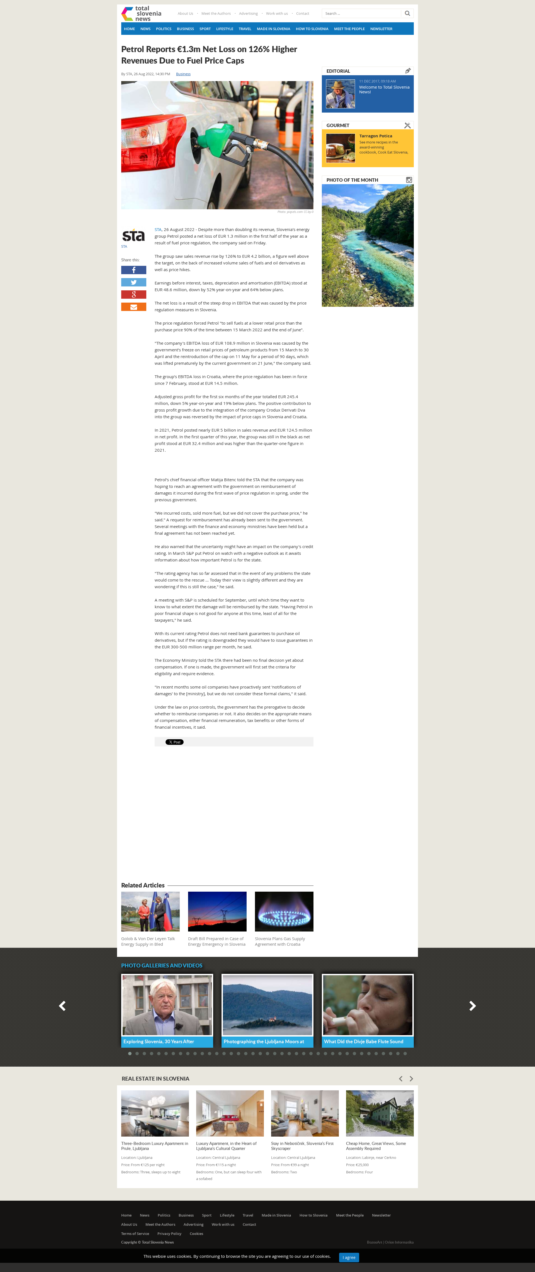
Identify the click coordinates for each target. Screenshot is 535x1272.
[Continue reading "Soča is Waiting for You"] (368, 245)
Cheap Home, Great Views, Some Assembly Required (376, 1146)
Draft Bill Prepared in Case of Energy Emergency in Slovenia (216, 941)
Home (129, 28)
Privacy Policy (169, 1233)
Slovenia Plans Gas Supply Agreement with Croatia (280, 941)
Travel (245, 28)
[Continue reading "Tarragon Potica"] (340, 148)
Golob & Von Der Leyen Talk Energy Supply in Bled (148, 941)
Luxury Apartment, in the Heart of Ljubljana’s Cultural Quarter (226, 1146)
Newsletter (381, 28)
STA (129, 73)
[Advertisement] (217, 815)
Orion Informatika (399, 1242)
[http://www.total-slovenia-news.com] (141, 13)
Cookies (196, 1233)
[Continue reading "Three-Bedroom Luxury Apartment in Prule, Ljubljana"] (155, 1113)
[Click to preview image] (217, 145)
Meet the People (349, 28)
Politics (163, 28)
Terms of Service (135, 1233)
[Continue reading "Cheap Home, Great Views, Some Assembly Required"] (380, 1113)
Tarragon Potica (375, 136)
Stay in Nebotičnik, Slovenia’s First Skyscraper (302, 1146)
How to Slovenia (312, 28)
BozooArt (374, 1242)
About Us (185, 13)
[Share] (133, 270)
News (145, 28)
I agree (349, 1257)
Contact (302, 13)
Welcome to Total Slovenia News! (384, 89)
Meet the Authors (216, 13)
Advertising (248, 13)
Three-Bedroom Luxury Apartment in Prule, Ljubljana (154, 1146)
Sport (205, 28)
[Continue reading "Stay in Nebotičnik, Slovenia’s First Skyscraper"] (305, 1113)
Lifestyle (224, 28)
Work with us (277, 13)
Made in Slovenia (273, 28)
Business (185, 28)
